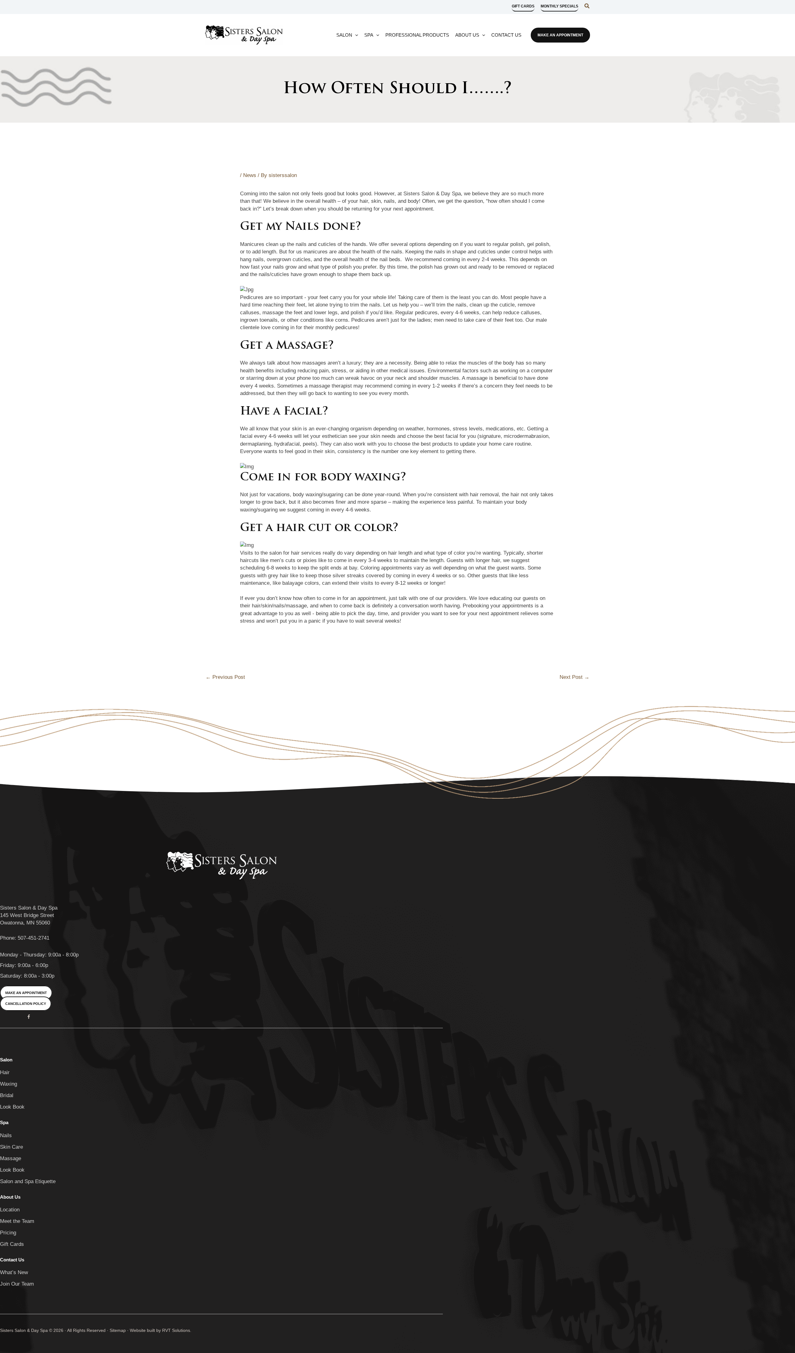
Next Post (574, 677)
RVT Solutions (176, 1330)
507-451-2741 (33, 938)
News (249, 175)
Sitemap (118, 1330)
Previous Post (225, 677)
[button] (523, 7)
